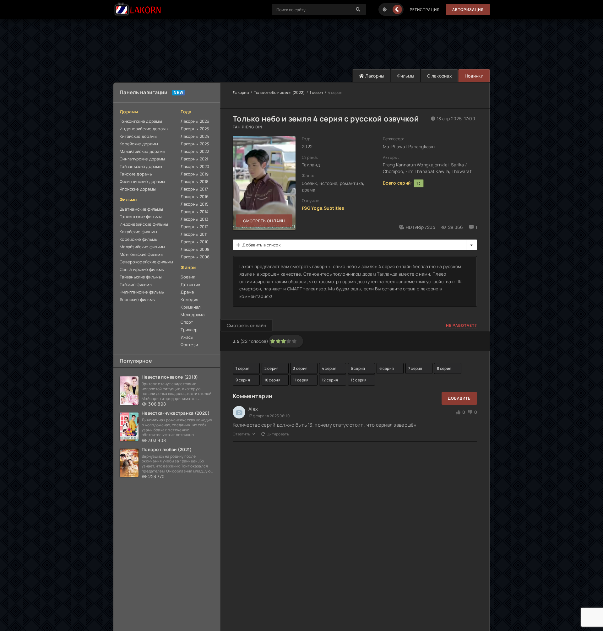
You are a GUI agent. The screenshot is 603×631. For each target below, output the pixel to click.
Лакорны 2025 (195, 129)
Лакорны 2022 (195, 151)
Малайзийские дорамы (142, 151)
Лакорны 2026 (195, 121)
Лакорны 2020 (195, 166)
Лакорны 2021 (194, 159)
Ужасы (187, 337)
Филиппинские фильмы (142, 292)
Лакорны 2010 (195, 242)
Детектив (190, 284)
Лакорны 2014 (195, 211)
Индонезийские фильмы (144, 224)
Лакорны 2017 (194, 189)
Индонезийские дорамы (144, 129)
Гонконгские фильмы (141, 216)
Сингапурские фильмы (142, 269)
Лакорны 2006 (195, 257)
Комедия (189, 299)
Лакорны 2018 (195, 181)
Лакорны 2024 (195, 136)
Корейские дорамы (139, 144)
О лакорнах (439, 76)
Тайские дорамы (136, 174)
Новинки (474, 76)
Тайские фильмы (136, 284)
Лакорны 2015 (195, 204)
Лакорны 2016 (195, 196)
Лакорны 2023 (195, 144)
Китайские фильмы (138, 232)
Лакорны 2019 (195, 174)
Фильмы (405, 76)
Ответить (242, 434)
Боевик (188, 277)
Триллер (189, 329)
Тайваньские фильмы (141, 277)
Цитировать (278, 434)
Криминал (190, 307)
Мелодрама (192, 314)
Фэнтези (189, 345)
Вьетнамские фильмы (141, 209)
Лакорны (374, 76)
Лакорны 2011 (194, 234)
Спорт (187, 322)
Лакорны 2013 (194, 219)
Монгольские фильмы (141, 254)
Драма (187, 292)
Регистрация (425, 9)
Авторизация (468, 9)
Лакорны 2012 (194, 226)
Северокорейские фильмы (146, 262)
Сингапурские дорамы (142, 159)
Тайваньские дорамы (141, 166)
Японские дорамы (138, 189)
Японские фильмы (137, 299)
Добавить (459, 398)
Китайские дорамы (138, 136)
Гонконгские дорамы (141, 121)
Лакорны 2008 (195, 249)
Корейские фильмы (139, 239)
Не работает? (461, 325)
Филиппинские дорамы (142, 181)
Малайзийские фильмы (142, 247)
